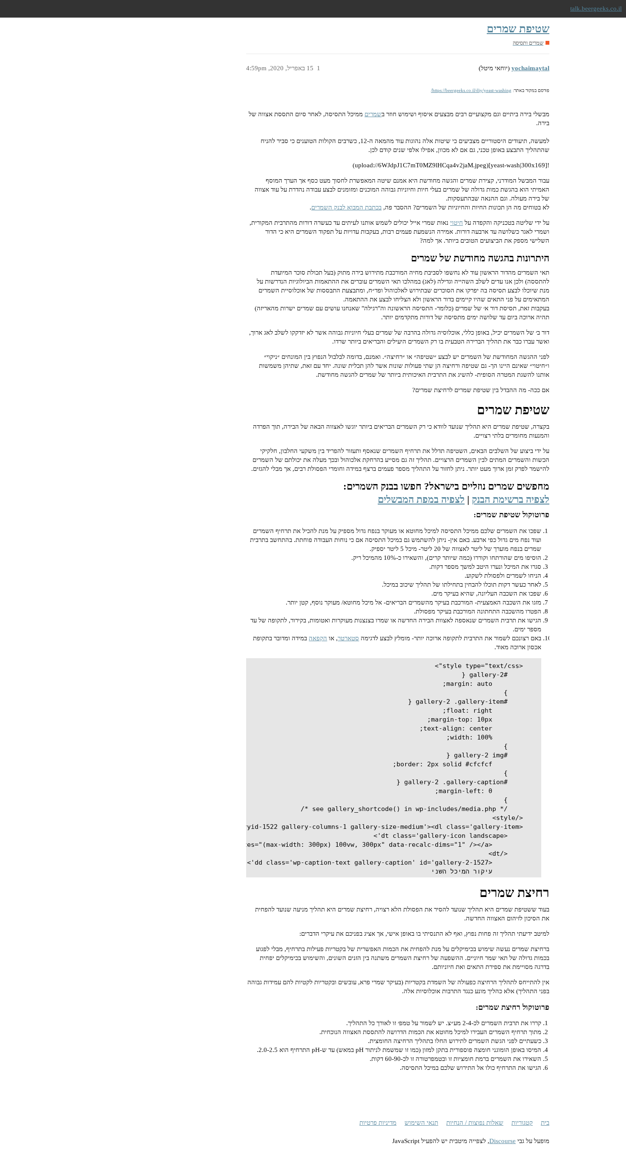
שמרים (373, 114)
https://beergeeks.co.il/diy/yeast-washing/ (471, 90)
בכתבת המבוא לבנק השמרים (346, 207)
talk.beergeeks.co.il (596, 8)
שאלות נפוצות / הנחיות (474, 1122)
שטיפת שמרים (518, 29)
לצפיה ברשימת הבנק (510, 499)
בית (545, 1122)
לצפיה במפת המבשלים (421, 499)
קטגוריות (522, 1122)
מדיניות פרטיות (377, 1122)
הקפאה (318, 638)
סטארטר (348, 638)
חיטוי (456, 222)
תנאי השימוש (421, 1122)
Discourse (502, 1141)
